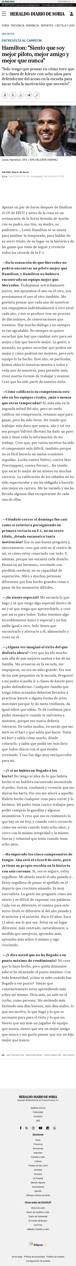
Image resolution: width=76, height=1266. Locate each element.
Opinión (38, 1191)
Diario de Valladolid (38, 1216)
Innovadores (38, 1187)
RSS (38, 1121)
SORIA (5, 25)
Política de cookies (55, 1257)
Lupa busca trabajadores (27, 5)
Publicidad (38, 1112)
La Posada (38, 1178)
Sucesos (38, 1174)
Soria (38, 1140)
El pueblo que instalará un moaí (57, 5)
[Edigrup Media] (38, 1244)
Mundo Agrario (38, 1182)
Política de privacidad (34, 1257)
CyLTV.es (38, 1225)
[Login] (71, 13)
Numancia (38, 1148)
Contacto (38, 1116)
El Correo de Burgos (38, 1221)
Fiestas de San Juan (38, 1165)
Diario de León (38, 1208)
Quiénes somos (38, 1108)
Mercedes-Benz (34, 1055)
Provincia (38, 1144)
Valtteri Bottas (15, 1055)
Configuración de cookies (38, 1261)
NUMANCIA (32, 25)
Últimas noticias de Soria (38, 1195)
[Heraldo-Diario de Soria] (37, 14)
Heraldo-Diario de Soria (15, 172)
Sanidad (38, 1170)
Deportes (8, 33)
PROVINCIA (17, 25)
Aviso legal (17, 1257)
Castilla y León (38, 1157)
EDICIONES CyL (64, 1)
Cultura (38, 1161)
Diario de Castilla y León (38, 1212)
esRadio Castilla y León (38, 1229)
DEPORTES (47, 25)
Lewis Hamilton (52, 1055)
